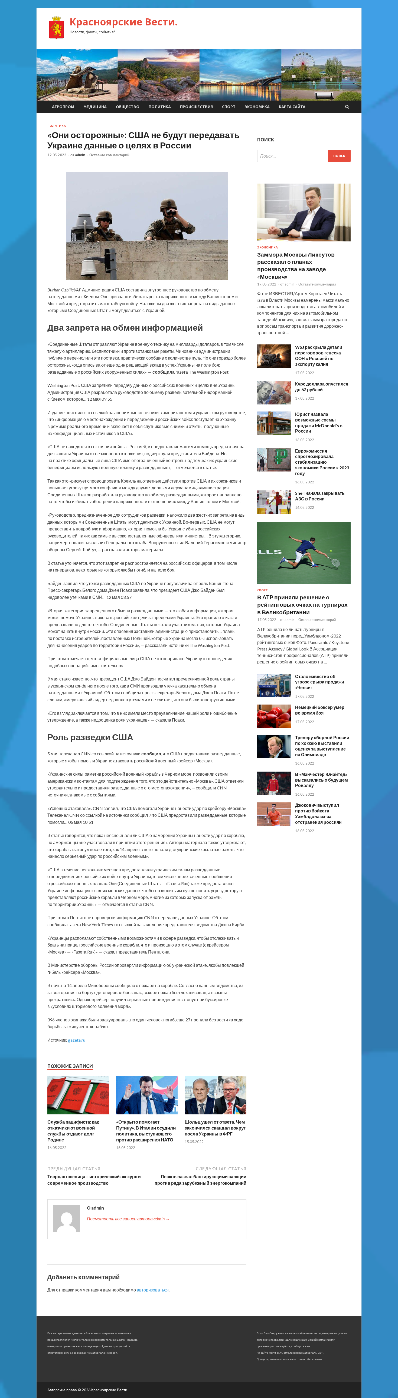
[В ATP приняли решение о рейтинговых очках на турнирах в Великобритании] (304, 585)
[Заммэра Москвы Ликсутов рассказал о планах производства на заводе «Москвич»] (304, 242)
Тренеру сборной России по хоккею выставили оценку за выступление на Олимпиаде (322, 746)
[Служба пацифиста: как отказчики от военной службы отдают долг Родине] (78, 1115)
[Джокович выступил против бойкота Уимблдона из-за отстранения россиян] (274, 824)
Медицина (95, 107)
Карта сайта (292, 107)
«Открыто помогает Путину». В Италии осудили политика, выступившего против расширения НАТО (146, 1131)
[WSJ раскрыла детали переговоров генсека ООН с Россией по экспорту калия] (274, 366)
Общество (127, 107)
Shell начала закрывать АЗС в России (320, 495)
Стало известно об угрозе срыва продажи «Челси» (319, 682)
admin (80, 155)
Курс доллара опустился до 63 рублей (321, 386)
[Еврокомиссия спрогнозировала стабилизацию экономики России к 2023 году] (274, 469)
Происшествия (196, 107)
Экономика (257, 107)
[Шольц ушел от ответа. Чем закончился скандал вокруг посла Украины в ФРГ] (215, 1115)
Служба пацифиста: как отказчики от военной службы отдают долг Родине (73, 1131)
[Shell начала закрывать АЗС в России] (274, 511)
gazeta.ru (76, 1039)
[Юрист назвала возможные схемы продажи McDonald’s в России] (274, 433)
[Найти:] (304, 156)
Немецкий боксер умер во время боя (319, 710)
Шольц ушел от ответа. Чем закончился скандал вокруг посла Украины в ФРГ (215, 1128)
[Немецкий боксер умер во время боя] (274, 726)
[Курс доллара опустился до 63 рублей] (274, 402)
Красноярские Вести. (124, 21)
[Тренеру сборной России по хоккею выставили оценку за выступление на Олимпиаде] (274, 756)
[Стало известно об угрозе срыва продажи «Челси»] (274, 695)
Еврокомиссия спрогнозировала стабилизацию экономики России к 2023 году (322, 462)
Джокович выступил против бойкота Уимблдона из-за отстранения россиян (318, 813)
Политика (160, 107)
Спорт (229, 107)
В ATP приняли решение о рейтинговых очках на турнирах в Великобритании (302, 604)
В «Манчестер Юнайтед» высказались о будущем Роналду (321, 780)
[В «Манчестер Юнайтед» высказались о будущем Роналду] (274, 793)
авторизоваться (153, 1289)
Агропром (63, 107)
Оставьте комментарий (109, 155)
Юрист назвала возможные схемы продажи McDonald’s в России (318, 422)
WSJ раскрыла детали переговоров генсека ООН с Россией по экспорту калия (318, 355)
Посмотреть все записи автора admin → (128, 1218)
